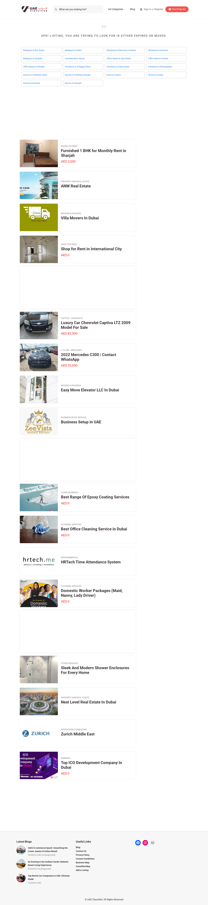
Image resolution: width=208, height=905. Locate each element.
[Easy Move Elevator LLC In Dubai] (39, 389)
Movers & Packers (71, 213)
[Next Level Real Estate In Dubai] (39, 701)
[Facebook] (138, 842)
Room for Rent (69, 146)
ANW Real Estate (76, 186)
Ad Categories (115, 9)
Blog (132, 9)
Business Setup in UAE (81, 422)
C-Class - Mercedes (71, 350)
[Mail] (152, 842)
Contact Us (81, 851)
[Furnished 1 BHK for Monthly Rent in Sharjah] (39, 153)
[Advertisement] (104, 111)
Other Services (69, 663)
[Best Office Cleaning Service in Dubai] (39, 529)
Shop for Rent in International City (91, 249)
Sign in (147, 9)
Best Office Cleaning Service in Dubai (94, 529)
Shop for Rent (69, 244)
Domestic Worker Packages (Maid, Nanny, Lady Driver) (92, 593)
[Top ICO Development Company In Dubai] (39, 765)
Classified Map (83, 866)
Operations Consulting (74, 729)
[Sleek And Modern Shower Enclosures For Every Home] (39, 669)
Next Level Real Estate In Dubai (88, 702)
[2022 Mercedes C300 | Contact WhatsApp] (39, 357)
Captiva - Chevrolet (72, 318)
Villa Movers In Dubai (80, 218)
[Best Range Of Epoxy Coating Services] (39, 497)
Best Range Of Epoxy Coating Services (95, 497)
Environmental (69, 557)
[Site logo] (35, 9)
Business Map (82, 862)
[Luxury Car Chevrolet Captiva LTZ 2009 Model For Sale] (39, 325)
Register (158, 9)
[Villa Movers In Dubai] (39, 217)
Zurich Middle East (78, 734)
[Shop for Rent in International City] (39, 249)
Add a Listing (82, 870)
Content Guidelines (85, 859)
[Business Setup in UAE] (39, 421)
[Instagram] (145, 842)
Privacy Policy (82, 855)
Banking (65, 758)
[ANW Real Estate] (39, 185)
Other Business (69, 492)
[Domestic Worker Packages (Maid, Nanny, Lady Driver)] (39, 593)
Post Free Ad (178, 9)
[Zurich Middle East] (39, 733)
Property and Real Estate (75, 181)
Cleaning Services (71, 524)
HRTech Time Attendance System (91, 562)
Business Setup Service (73, 417)
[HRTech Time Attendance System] (39, 561)
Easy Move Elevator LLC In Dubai (90, 390)
